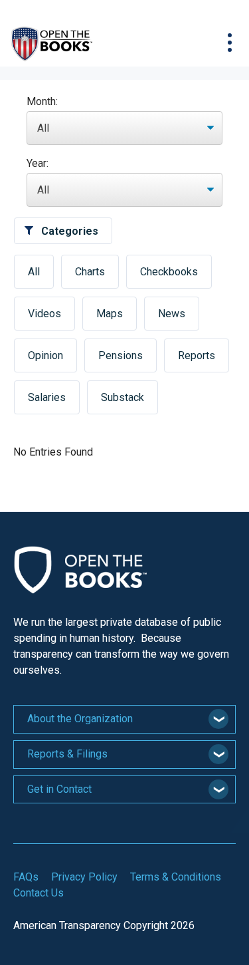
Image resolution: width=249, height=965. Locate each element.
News (171, 313)
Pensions (120, 355)
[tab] (124, 719)
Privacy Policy (84, 877)
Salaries (47, 397)
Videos (44, 313)
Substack (122, 397)
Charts (90, 271)
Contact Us (38, 893)
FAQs (26, 877)
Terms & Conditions (175, 877)
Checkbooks (169, 271)
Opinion (45, 355)
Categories (69, 231)
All (34, 271)
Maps (109, 313)
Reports (196, 355)
